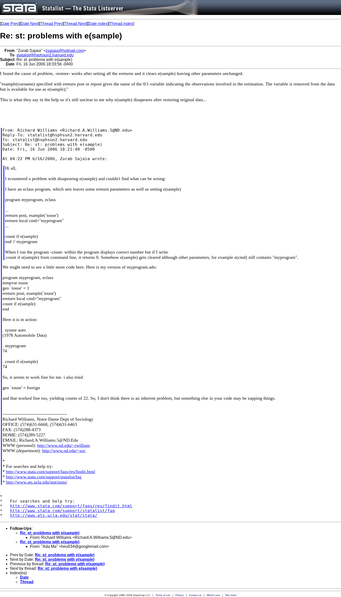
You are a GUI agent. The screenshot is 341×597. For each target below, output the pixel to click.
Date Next (29, 23)
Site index (231, 595)
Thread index (121, 23)
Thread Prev (51, 23)
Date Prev (10, 23)
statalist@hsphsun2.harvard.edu (45, 55)
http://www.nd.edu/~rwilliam (63, 445)
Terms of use (163, 595)
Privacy (179, 595)
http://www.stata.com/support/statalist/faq (43, 476)
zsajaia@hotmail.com (65, 50)
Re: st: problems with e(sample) (49, 533)
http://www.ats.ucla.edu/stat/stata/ (36, 482)
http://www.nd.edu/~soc (64, 450)
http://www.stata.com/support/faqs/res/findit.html (50, 471)
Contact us (195, 595)
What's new (213, 595)
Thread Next (75, 23)
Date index (98, 23)
